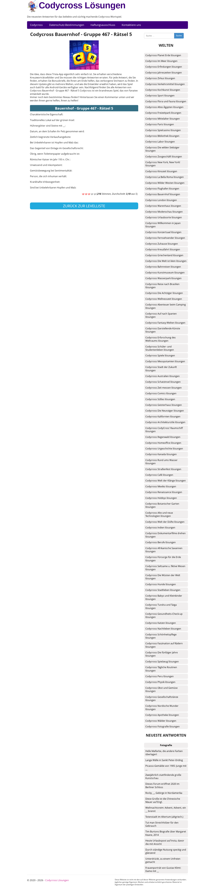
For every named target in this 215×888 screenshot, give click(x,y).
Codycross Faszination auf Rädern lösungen (164, 645)
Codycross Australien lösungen (162, 376)
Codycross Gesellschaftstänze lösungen (161, 698)
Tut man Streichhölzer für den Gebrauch (161, 824)
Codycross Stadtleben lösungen (162, 590)
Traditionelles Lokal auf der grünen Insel (52, 120)
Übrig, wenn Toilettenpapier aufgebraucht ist (54, 153)
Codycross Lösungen (82, 5)
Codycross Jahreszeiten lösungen (163, 72)
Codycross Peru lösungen (159, 676)
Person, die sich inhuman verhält (48, 176)
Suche (179, 35)
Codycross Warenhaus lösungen (163, 205)
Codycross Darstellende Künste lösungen (162, 330)
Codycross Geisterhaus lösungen (163, 405)
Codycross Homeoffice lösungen (163, 442)
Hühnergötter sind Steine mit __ (47, 125)
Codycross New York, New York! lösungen (162, 164)
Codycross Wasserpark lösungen (163, 278)
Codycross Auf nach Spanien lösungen (161, 315)
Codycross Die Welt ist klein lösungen (165, 261)
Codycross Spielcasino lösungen (163, 130)
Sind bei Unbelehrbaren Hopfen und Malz (53, 187)
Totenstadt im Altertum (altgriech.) (164, 816)
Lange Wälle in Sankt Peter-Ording (164, 760)
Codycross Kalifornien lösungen (162, 416)
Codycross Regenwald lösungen (162, 437)
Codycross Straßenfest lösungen (163, 469)
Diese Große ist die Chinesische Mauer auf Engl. (162, 800)
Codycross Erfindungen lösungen (163, 66)
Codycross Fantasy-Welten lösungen (165, 322)
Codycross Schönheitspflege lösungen (161, 636)
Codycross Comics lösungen (160, 393)
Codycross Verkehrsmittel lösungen (165, 84)
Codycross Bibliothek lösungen (162, 136)
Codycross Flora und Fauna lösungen (165, 101)
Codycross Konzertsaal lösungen (163, 232)
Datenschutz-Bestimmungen (66, 25)
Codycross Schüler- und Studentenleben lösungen (159, 348)
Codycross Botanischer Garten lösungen (162, 505)
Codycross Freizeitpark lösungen (163, 112)
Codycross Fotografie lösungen (162, 726)
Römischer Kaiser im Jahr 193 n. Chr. (50, 159)
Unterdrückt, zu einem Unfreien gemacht (162, 860)
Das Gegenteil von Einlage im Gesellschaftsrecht (56, 148)
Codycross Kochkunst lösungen (162, 89)
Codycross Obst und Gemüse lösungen (161, 689)
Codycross (36, 25)
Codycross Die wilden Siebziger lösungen (162, 149)
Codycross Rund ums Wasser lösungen (161, 461)
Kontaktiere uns (131, 25)
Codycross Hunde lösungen (160, 584)
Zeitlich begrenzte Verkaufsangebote (50, 137)
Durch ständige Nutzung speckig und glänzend (165, 851)
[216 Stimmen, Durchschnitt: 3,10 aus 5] (83, 194)
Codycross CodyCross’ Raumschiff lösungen (164, 429)
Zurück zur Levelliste (84, 205)
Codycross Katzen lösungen (160, 623)
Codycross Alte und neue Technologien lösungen (159, 514)
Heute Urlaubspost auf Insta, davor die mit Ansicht (164, 842)
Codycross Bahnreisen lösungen (163, 266)
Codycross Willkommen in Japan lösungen (163, 224)
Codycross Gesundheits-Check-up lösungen (164, 615)
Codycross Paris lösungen (159, 124)
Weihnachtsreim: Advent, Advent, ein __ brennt (165, 809)
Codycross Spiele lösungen (160, 355)
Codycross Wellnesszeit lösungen (163, 298)
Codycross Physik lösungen (160, 682)
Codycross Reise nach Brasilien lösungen (162, 285)
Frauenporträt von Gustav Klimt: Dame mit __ (163, 869)
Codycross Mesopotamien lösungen (165, 361)
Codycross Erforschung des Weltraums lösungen (160, 339)
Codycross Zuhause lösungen (161, 243)
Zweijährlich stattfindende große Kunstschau (163, 776)
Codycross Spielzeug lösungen (162, 661)
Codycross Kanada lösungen (161, 454)
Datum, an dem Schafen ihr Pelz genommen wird (57, 131)
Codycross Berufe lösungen (160, 542)
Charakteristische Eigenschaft (46, 114)
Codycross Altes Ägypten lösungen (164, 107)
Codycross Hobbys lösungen (161, 498)
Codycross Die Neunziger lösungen (164, 410)
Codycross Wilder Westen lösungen (164, 182)
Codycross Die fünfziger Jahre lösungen (161, 654)
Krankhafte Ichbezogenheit (45, 181)
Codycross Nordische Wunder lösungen (161, 707)
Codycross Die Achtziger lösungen (164, 293)
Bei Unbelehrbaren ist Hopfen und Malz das (54, 142)
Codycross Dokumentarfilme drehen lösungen (165, 535)
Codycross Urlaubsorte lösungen (163, 217)
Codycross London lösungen (161, 200)
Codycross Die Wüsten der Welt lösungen (162, 577)
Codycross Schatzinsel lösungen (163, 381)
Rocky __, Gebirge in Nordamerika (163, 793)
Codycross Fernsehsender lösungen (165, 237)
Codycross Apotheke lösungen (162, 715)
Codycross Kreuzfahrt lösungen (162, 249)
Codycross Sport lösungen (159, 95)
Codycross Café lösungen (159, 474)
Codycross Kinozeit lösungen (161, 171)
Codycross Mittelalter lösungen (162, 118)
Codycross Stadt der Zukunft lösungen (161, 368)
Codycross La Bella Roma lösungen (164, 177)
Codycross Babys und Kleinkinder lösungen (163, 597)
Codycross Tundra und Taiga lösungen (161, 606)
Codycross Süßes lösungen (160, 399)
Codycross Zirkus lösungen (160, 78)
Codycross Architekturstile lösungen (165, 422)
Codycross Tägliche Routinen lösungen (161, 669)
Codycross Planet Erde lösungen (163, 55)
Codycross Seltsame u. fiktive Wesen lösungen (165, 568)
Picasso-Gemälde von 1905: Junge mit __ (165, 767)
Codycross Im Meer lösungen (161, 61)
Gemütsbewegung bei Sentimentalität (51, 170)
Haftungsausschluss (103, 25)
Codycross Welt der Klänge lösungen (165, 480)
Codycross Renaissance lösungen (163, 492)
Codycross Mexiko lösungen (160, 486)
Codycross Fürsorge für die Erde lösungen (163, 558)
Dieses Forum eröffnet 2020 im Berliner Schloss (162, 785)
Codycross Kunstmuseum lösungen (165, 272)
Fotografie (166, 745)
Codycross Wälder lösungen (160, 720)
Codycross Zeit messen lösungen (163, 387)
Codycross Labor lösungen (160, 141)
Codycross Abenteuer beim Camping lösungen (165, 306)
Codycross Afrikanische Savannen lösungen (163, 550)
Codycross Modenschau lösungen (164, 211)
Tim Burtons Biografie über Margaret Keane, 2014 (165, 833)
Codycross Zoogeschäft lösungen (163, 156)
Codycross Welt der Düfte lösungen (164, 521)
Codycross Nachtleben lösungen (163, 628)
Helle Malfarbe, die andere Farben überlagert (164, 752)
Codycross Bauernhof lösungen (162, 194)
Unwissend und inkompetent (46, 165)
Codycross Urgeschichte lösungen (164, 448)
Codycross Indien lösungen (160, 527)
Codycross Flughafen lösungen (162, 188)
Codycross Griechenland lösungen (164, 255)
